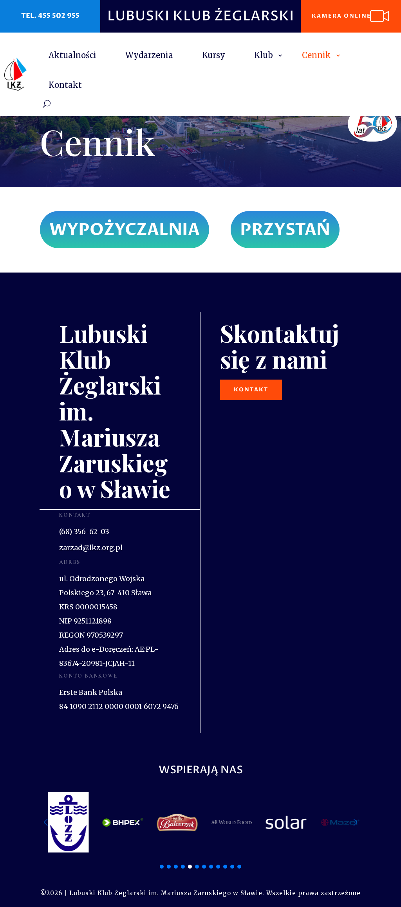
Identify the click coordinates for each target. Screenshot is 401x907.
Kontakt (65, 85)
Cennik (316, 55)
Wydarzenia (149, 55)
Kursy (213, 55)
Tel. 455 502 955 (50, 16)
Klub (263, 55)
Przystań (285, 229)
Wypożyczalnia (124, 229)
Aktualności (72, 55)
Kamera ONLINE (341, 16)
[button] (355, 822)
